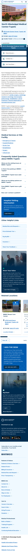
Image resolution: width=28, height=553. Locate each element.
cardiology (22, 95)
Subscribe (5, 450)
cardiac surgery (14, 95)
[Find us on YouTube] (11, 454)
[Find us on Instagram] (4, 454)
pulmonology (5, 98)
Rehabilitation (7, 148)
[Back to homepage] (7, 2)
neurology (10, 97)
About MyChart (7, 411)
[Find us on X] (8, 454)
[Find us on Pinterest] (9, 454)
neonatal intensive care (8, 102)
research (4, 97)
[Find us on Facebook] (2, 454)
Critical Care (6, 152)
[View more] (24, 39)
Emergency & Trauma (9, 140)
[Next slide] (26, 318)
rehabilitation (14, 98)
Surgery (5, 150)
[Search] (22, 2)
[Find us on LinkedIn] (6, 454)
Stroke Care (6, 145)
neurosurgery (18, 97)
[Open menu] (26, 2)
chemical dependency (14, 100)
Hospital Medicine (8, 143)
